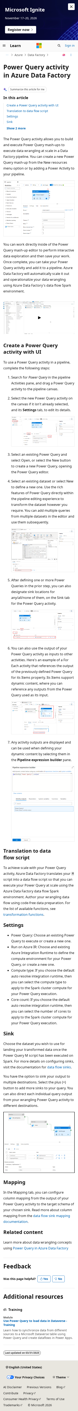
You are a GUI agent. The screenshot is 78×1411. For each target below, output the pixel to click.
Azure (19, 55)
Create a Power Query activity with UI (32, 105)
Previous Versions (39, 1387)
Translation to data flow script (27, 111)
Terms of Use (55, 1399)
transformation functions (23, 914)
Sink (9, 122)
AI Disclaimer (12, 1387)
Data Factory (36, 55)
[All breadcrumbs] (7, 55)
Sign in (70, 45)
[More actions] (71, 55)
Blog (59, 1387)
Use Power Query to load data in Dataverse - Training (35, 1323)
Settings (12, 116)
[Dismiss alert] (71, 6)
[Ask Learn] (64, 55)
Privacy (28, 1393)
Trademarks (11, 1405)
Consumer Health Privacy (20, 1399)
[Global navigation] (4, 45)
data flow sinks (59, 1067)
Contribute (10, 1393)
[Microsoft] (39, 45)
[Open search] (59, 45)
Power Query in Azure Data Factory (40, 1248)
